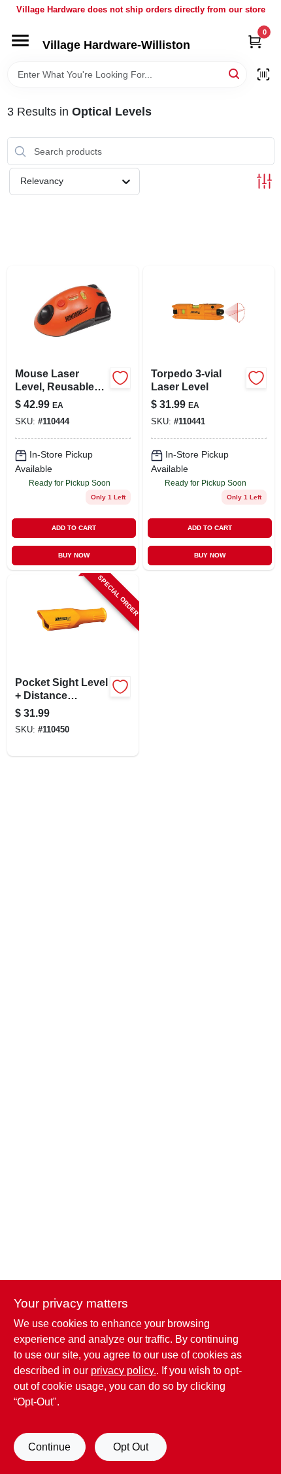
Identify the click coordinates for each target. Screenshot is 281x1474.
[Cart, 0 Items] (254, 41)
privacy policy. (123, 1370)
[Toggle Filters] (264, 181)
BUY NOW (74, 555)
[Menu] (20, 40)
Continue (49, 1446)
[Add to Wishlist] (120, 378)
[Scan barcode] (263, 74)
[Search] (234, 73)
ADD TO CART (74, 527)
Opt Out (130, 1446)
